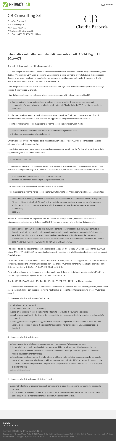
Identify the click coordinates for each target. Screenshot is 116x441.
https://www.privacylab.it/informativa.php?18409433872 (40, 275)
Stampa (109, 4)
